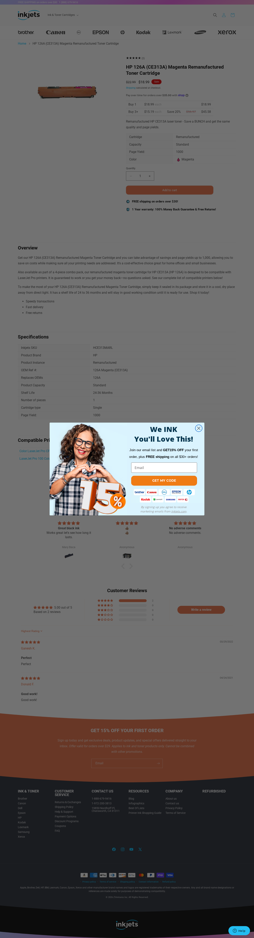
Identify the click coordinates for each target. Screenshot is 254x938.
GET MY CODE (164, 480)
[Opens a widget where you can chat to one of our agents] (239, 931)
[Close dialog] (198, 428)
